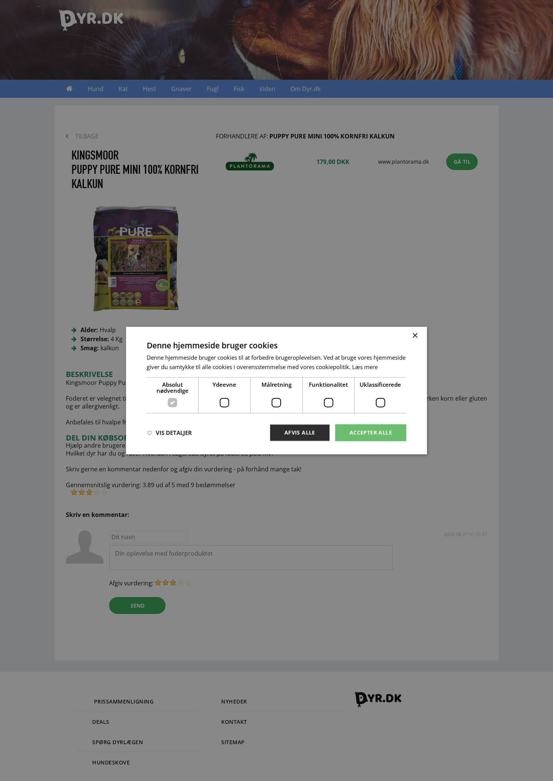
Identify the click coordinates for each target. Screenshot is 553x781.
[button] (169, 432)
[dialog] (276, 390)
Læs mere (365, 367)
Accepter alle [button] (370, 432)
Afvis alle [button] (299, 432)
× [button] (415, 336)
